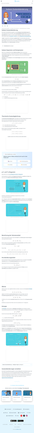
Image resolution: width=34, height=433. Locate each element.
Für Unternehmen (22, 412)
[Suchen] (32, 3)
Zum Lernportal (8, 409)
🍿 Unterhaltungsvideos (24, 161)
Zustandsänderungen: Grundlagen (25, 28)
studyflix (17, 1)
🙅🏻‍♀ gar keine (10, 161)
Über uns (6, 412)
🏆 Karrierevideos (24, 164)
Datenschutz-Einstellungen (27, 424)
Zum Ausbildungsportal (18, 409)
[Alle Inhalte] (1, 1)
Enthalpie (30, 288)
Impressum (11, 424)
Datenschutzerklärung (29, 168)
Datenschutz (19, 424)
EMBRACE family (18, 429)
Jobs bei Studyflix (13, 412)
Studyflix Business (10, 415)
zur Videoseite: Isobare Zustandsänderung (17, 385)
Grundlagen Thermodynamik (14, 28)
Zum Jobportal (27, 409)
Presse (18, 415)
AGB (15, 424)
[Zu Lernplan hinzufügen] (2, 26)
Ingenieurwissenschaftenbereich (7, 377)
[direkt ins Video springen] (17, 67)
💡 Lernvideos (10, 164)
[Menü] (32, 1)
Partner (29, 412)
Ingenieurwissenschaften (5, 28)
